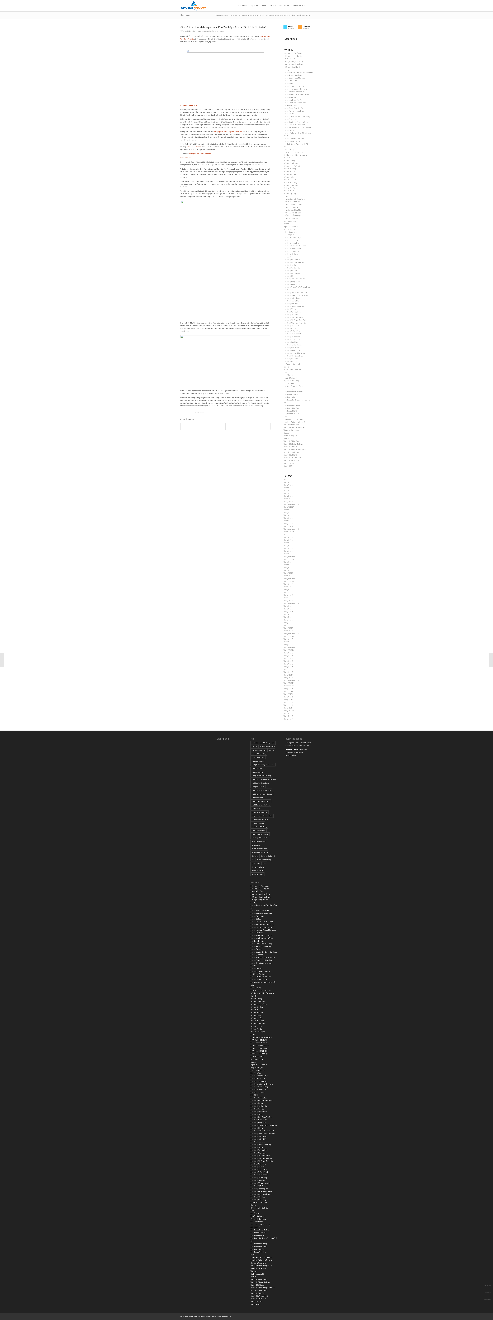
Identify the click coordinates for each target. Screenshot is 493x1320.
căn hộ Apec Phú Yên (194, 147)
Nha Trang (255, 856)
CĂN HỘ (286, 70)
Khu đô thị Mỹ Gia (289, 309)
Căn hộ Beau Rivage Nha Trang (294, 78)
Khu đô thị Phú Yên (290, 328)
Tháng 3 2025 (288, 493)
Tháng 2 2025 (288, 496)
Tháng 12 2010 (288, 711)
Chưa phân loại (288, 149)
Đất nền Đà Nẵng (289, 169)
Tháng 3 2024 (288, 518)
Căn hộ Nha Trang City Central (294, 100)
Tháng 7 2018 (288, 658)
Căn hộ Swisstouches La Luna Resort (297, 127)
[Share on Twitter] (197, 426)
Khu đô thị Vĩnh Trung (291, 361)
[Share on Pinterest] (208, 426)
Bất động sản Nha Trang (259, 750)
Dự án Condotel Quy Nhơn (292, 210)
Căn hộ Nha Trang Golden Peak (294, 103)
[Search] (310, 5)
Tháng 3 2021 (288, 598)
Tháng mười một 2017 (291, 680)
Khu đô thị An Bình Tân (291, 259)
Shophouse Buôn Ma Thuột (293, 392)
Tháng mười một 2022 (291, 556)
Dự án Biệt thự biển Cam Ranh (294, 199)
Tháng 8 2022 (288, 562)
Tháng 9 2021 (288, 584)
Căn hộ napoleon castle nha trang (262, 794)
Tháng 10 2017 (288, 683)
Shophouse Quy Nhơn (291, 414)
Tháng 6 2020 (288, 614)
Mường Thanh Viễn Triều (292, 370)
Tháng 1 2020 (288, 628)
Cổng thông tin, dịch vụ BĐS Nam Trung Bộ (202, 1316)
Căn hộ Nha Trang (289, 97)
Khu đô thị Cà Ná (289, 276)
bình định (254, 746)
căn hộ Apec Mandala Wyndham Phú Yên (227, 131)
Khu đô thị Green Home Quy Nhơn (295, 295)
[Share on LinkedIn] (219, 426)
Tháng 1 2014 (288, 691)
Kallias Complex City (290, 232)
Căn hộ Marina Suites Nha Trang (294, 92)
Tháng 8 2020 (288, 609)
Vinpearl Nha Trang (258, 867)
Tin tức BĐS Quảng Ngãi (292, 458)
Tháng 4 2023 (288, 548)
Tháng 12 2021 (288, 576)
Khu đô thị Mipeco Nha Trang (293, 306)
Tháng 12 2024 (288, 501)
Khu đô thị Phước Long (291, 339)
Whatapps (488, 1285)
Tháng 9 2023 (288, 534)
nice (253, 860)
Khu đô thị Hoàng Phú (291, 301)
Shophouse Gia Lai (290, 397)
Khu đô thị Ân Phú (289, 265)
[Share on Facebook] (186, 426)
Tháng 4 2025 (288, 490)
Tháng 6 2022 (288, 565)
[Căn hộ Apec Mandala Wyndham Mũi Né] (2, 660)
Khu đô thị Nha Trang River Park (294, 320)
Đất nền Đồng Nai (289, 174)
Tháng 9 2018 (288, 653)
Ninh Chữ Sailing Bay (290, 378)
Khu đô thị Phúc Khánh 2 (292, 337)
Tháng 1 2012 (288, 700)
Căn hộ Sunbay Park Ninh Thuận (294, 125)
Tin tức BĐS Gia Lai (290, 447)
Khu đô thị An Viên (290, 271)
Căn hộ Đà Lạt (288, 83)
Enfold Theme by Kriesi (224, 1316)
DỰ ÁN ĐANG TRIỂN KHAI (292, 213)
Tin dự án (286, 433)
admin (222, 31)
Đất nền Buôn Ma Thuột (291, 166)
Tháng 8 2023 (288, 537)
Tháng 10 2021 (288, 581)
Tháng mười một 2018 (291, 647)
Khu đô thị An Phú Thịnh (292, 268)
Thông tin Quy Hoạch (291, 430)
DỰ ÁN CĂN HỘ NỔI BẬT (291, 202)
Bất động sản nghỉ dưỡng (267, 746)
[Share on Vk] (242, 426)
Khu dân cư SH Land (290, 254)
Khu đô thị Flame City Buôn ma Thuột (296, 287)
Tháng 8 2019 (288, 642)
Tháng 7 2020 (288, 611)
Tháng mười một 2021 (291, 579)
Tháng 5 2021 (288, 592)
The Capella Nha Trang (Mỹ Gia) (294, 427)
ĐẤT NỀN (286, 158)
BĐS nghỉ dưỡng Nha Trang (293, 61)
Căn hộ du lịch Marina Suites (260, 783)
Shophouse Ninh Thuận (291, 408)
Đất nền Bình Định (289, 160)
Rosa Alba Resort (289, 383)
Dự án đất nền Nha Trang (259, 827)
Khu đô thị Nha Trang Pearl (293, 317)
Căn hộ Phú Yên (289, 114)
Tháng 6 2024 (288, 515)
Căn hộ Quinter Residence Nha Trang (296, 116)
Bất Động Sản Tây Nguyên (292, 56)
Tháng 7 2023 (288, 540)
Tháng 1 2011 (287, 708)
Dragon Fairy (256, 808)
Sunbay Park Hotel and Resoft (294, 419)
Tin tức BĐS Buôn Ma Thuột (293, 444)
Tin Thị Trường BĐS (290, 436)
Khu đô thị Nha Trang (290, 315)
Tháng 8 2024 (288, 512)
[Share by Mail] (264, 426)
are (273, 743)
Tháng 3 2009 (288, 719)
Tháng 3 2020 (288, 623)
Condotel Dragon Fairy (259, 754)
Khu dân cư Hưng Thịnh (291, 243)
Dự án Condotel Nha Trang (292, 207)
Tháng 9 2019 (288, 639)
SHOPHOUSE (288, 389)
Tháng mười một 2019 (291, 634)
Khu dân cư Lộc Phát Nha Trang (294, 246)
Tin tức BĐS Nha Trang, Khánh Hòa (295, 449)
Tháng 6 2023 (288, 543)
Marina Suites (256, 845)
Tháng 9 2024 (288, 510)
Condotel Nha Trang (258, 757)
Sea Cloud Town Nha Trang (293, 386)
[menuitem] (243, 5)
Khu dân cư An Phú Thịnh (292, 238)
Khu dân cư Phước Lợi (291, 251)
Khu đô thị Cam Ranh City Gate (294, 279)
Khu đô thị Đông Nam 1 (291, 282)
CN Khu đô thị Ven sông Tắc (293, 152)
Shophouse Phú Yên (290, 411)
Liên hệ (286, 367)
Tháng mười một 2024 (291, 504)
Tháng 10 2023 (288, 532)
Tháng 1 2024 (288, 523)
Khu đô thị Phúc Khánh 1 (292, 334)
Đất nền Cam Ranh (257, 870)
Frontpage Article (289, 221)
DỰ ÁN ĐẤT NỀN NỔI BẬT (292, 215)
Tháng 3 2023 (288, 551)
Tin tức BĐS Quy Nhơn (291, 460)
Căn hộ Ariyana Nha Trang (292, 75)
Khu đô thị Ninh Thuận (291, 326)
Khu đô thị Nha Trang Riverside (294, 323)
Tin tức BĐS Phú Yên (290, 455)
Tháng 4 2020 (288, 620)
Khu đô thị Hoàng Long (291, 298)
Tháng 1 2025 (288, 499)
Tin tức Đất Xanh (289, 463)
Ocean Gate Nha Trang (264, 860)
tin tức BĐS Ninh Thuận (291, 452)
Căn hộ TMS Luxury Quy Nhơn (294, 138)
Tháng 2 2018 (288, 672)
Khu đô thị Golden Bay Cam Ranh (295, 293)
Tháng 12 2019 (288, 631)
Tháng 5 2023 (288, 545)
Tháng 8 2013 (288, 697)
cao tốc (271, 750)
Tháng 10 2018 (288, 650)
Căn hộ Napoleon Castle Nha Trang (296, 94)
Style (285, 416)
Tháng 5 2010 (288, 716)
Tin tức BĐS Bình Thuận (291, 441)
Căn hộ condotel (257, 768)
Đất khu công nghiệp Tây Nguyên (295, 155)
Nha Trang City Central (268, 856)
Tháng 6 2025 (288, 485)
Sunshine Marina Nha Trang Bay (294, 422)
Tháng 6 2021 (288, 590)
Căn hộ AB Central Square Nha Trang (263, 765)
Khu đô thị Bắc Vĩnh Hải (291, 273)
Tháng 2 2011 (288, 705)
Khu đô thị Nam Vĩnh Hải (292, 312)
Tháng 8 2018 (288, 655)
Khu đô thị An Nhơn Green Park (294, 262)
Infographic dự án (289, 229)
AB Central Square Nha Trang (261, 743)
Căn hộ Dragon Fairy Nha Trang (294, 86)
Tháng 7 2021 (288, 587)
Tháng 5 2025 (288, 488)
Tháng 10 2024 (288, 507)
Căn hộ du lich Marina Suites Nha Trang (264, 779)
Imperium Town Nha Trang (292, 227)
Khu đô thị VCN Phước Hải (292, 348)
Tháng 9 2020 (288, 606)
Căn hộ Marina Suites (258, 787)
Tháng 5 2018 (288, 664)
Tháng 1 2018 (288, 675)
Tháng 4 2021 (288, 595)
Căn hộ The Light (289, 130)
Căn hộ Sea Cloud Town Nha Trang (295, 122)
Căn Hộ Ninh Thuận (290, 105)
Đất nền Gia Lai (288, 177)
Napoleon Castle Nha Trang (260, 852)
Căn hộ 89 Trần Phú (258, 761)
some (253, 863)
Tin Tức (286, 438)
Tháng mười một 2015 (291, 686)
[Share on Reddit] (253, 426)
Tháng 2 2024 (288, 521)
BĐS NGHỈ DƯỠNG (289, 59)
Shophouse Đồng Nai (291, 394)
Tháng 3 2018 (288, 669)
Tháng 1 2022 (288, 573)
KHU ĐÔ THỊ (287, 257)
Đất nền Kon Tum (289, 180)
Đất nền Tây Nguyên (290, 193)
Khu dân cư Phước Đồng (292, 248)
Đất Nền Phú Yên (289, 188)
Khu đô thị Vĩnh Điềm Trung (293, 356)
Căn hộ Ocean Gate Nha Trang (294, 108)
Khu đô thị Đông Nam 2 (291, 284)
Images (286, 224)
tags (258, 863)
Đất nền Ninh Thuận (290, 185)
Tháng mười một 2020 (291, 603)
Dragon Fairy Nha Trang (259, 816)
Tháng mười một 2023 (291, 529)
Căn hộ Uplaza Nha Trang (292, 141)
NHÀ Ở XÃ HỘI (288, 375)
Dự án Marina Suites (290, 218)
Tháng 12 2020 (288, 600)
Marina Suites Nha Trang (259, 848)
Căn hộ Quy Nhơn (289, 119)
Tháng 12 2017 (288, 678)
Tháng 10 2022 (288, 559)
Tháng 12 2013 (288, 694)
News (285, 372)
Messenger (487, 1299)
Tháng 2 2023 (288, 554)
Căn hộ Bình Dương (290, 81)
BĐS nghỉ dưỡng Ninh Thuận (293, 64)
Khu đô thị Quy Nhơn (290, 342)
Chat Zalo (488, 1292)
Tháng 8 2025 (288, 482)
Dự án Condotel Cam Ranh (292, 204)
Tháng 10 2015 (288, 689)
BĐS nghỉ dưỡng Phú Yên (292, 67)
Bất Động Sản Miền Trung (292, 53)
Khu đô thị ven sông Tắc (292, 350)
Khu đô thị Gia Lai (289, 290)
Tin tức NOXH (288, 466)
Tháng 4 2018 (288, 667)
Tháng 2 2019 (288, 645)
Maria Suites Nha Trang (259, 841)
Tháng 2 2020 (288, 625)
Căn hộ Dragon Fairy (258, 772)
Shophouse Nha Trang (291, 405)
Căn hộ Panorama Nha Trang (293, 111)
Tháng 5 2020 (288, 617)
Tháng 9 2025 (288, 479)
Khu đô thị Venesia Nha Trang (294, 353)
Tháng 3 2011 (288, 702)
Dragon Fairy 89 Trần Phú (259, 812)
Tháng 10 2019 (288, 636)
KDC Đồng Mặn (288, 235)
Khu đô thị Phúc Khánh (291, 331)
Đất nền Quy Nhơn (289, 191)
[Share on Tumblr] (231, 426)
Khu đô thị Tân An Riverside (293, 345)
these (264, 863)
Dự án (285, 196)
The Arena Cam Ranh (291, 425)
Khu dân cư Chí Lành (290, 240)
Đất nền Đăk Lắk (289, 171)
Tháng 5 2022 (288, 567)
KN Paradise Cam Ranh (291, 364)
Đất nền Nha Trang (257, 874)
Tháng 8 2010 (288, 713)
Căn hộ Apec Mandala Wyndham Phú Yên (205, 31)
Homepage (185, 15)
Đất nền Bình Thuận (290, 163)
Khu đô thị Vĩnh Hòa (290, 359)
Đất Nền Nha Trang (290, 183)
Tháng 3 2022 (288, 570)
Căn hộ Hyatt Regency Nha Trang (295, 89)
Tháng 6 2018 (288, 661)
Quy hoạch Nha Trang (291, 381)
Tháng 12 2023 (288, 526)
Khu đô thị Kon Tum (290, 304)
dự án (270, 816)
